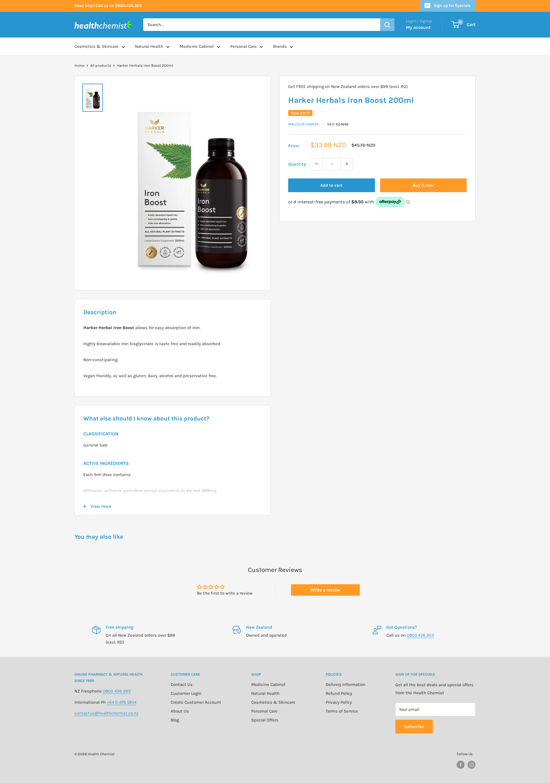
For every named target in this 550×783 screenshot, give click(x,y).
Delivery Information (345, 684)
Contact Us (181, 684)
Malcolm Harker (303, 124)
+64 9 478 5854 (121, 702)
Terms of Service (342, 711)
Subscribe (414, 726)
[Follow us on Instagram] (471, 765)
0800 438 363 (117, 691)
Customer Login (186, 693)
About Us (180, 711)
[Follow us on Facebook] (461, 765)
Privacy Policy (339, 702)
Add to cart (331, 185)
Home (79, 65)
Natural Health (149, 46)
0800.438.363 (420, 635)
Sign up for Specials (452, 5)
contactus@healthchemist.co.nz (106, 713)
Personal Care (243, 46)
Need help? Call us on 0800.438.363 (108, 5)
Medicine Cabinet (197, 46)
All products (100, 65)
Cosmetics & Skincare (96, 46)
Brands (280, 46)
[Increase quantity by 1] (347, 164)
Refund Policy (339, 693)
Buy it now (423, 185)
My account (418, 27)
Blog (175, 720)
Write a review (325, 590)
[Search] (387, 24)
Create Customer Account (196, 702)
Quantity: (297, 163)
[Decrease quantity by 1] (317, 164)
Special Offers (264, 720)
